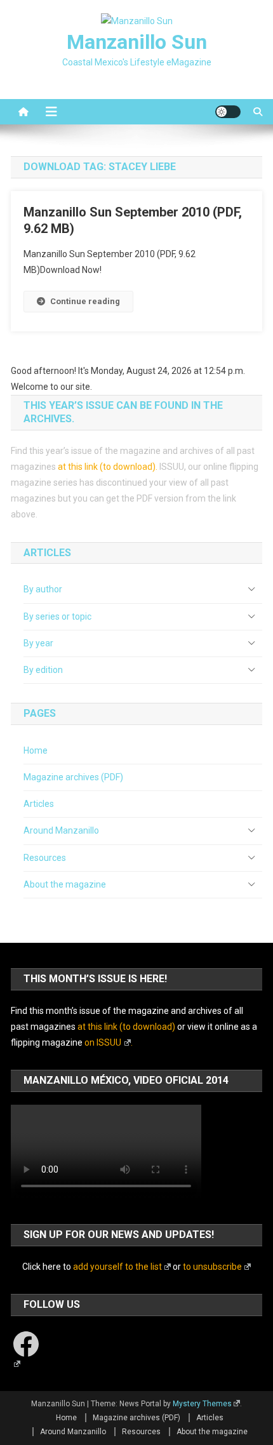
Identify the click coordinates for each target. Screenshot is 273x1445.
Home (35, 750)
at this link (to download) (107, 467)
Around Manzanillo (61, 830)
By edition (43, 670)
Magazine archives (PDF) (73, 777)
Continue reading (85, 301)
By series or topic (57, 616)
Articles (38, 804)
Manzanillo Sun (137, 42)
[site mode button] (228, 111)
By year (38, 643)
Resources (44, 858)
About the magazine (64, 884)
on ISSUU (102, 1042)
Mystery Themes (202, 1403)
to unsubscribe (212, 1267)
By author (42, 589)
